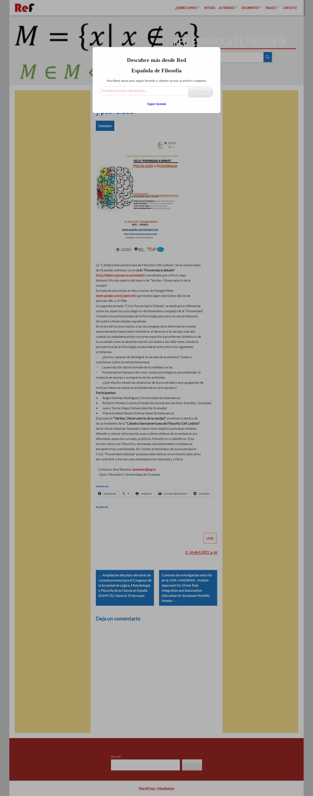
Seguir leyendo (156, 104)
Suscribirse (201, 92)
